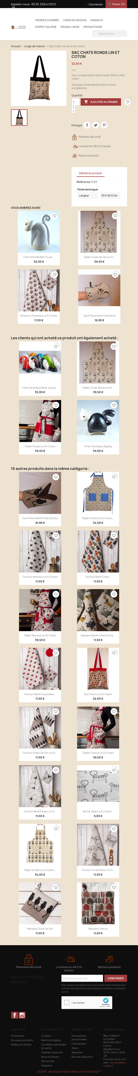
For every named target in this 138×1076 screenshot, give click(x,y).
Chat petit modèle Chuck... (38, 257)
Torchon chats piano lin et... (98, 870)
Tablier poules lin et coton (40, 446)
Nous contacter (50, 1056)
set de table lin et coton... (98, 811)
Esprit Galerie (46, 27)
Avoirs (75, 1048)
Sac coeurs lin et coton (98, 694)
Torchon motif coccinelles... (40, 694)
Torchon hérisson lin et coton (40, 576)
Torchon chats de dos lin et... (40, 752)
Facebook (14, 1015)
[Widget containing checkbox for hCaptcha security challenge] (86, 1002)
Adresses (77, 1052)
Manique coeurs (98, 928)
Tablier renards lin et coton (40, 635)
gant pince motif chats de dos (40, 518)
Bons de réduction (82, 1056)
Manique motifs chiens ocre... (98, 635)
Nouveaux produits (22, 1040)
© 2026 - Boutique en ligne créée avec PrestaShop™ (69, 1071)
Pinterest (104, 125)
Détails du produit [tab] (90, 173)
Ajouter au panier (100, 102)
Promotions (92, 27)
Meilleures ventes (21, 1044)
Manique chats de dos (40, 928)
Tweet (95, 125)
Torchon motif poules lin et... (40, 811)
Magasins (46, 1065)
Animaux (96, 20)
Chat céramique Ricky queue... (40, 387)
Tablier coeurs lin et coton (98, 752)
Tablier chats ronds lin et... (99, 257)
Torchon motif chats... (98, 576)
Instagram (22, 1015)
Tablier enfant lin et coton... (98, 518)
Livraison (46, 1035)
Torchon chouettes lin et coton (39, 315)
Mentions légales (51, 1040)
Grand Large (70, 27)
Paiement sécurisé (52, 1052)
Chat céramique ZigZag (98, 446)
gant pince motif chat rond (99, 315)
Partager (87, 125)
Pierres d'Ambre (47, 20)
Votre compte (82, 1029)
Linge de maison (75, 20)
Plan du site (48, 1061)
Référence (83, 182)
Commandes (79, 1043)
